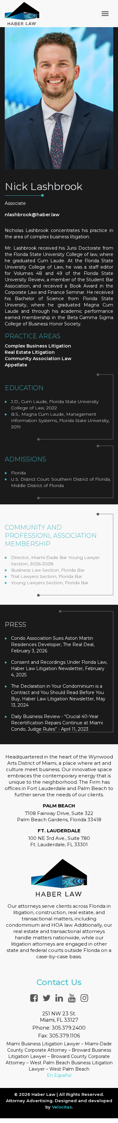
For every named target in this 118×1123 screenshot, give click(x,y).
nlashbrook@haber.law (32, 214)
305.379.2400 (69, 1028)
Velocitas (62, 1106)
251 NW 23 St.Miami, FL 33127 (59, 1017)
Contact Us (59, 982)
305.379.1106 (64, 1036)
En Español (59, 1075)
